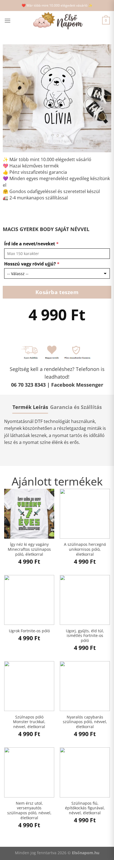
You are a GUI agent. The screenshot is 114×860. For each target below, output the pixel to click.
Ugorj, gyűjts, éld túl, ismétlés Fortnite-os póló (85, 635)
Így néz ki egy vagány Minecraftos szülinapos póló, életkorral (29, 549)
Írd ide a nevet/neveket (31, 244)
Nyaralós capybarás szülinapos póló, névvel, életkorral (85, 722)
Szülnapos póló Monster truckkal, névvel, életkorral (29, 722)
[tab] (30, 407)
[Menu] (7, 20)
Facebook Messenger (77, 384)
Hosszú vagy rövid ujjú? (31, 264)
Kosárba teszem (57, 292)
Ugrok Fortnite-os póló (29, 630)
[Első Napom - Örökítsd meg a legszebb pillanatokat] (57, 21)
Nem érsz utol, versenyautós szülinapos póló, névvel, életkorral (29, 810)
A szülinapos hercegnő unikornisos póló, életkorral (85, 549)
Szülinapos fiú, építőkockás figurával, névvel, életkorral (85, 808)
